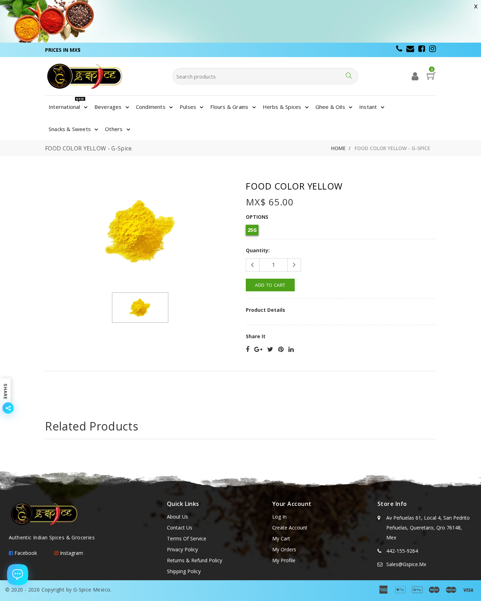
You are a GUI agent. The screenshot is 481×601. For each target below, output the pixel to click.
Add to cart (270, 285)
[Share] (247, 349)
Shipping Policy (184, 571)
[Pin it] (280, 349)
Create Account (289, 527)
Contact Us (179, 527)
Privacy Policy (182, 549)
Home (338, 148)
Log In (279, 516)
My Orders (284, 549)
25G (252, 230)
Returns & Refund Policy (194, 560)
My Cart (281, 538)
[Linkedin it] (291, 349)
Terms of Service (186, 538)
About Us (177, 516)
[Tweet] (270, 349)
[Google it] (258, 349)
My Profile (283, 560)
